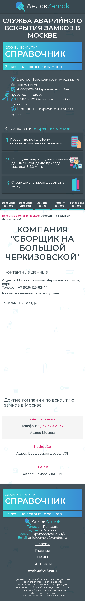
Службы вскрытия (35, 52)
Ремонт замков (59, 204)
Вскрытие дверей (26, 204)
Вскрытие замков (9, 204)
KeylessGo (42, 447)
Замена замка (42, 204)
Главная (42, 550)
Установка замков (77, 204)
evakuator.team (42, 570)
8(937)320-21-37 (50, 426)
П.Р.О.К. (42, 467)
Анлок (48, 6)
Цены (42, 557)
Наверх (42, 544)
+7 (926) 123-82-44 (33, 287)
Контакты (42, 563)
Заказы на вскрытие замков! (34, 66)
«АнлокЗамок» (42, 419)
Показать (50, 527)
